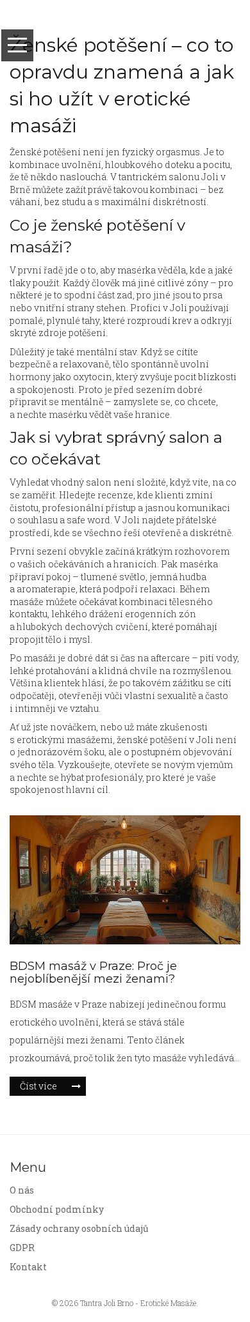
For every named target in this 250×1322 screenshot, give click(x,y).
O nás (22, 1190)
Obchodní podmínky (57, 1209)
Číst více (38, 1086)
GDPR (22, 1247)
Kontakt (28, 1267)
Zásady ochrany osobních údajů (79, 1228)
